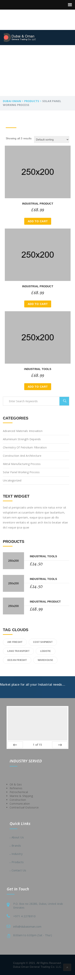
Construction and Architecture (22, 455)
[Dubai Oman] (22, 37)
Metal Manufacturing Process (22, 464)
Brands (16, 845)
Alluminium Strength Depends (22, 439)
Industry (17, 854)
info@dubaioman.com (27, 926)
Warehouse (45, 660)
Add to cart (38, 221)
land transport (18, 651)
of (37, 744)
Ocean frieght (17, 660)
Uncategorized (12, 480)
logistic (45, 651)
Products (18, 862)
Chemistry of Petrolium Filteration (25, 447)
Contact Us (19, 870)
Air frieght (14, 642)
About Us (18, 837)
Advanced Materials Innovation (22, 431)
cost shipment (42, 642)
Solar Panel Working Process (21, 472)
